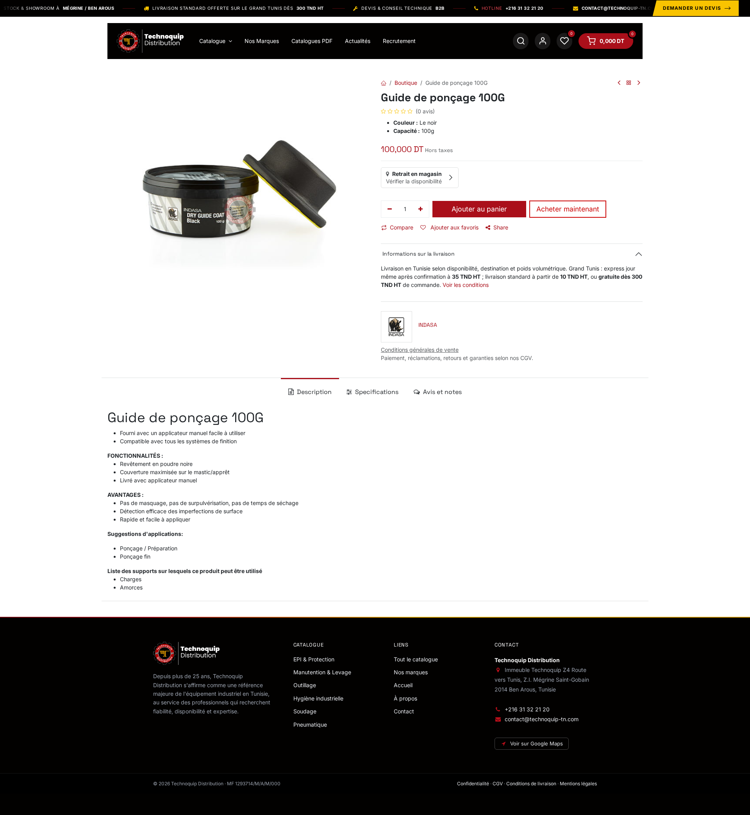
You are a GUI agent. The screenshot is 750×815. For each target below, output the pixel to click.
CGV (498, 783)
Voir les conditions (466, 284)
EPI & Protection (313, 659)
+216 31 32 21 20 (527, 709)
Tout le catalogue (416, 659)
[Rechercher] (521, 41)
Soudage (304, 711)
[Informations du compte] (542, 41)
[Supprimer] (389, 209)
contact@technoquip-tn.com (542, 719)
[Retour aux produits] (629, 83)
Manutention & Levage (322, 672)
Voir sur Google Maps (536, 743)
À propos (405, 698)
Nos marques (411, 672)
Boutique (406, 82)
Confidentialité (473, 783)
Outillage (304, 685)
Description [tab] (313, 392)
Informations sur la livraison (418, 253)
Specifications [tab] (376, 392)
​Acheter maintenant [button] (567, 209)
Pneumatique (310, 724)
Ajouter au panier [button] (479, 209)
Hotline (512, 8)
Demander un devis (692, 8)
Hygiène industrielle (318, 698)
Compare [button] (401, 227)
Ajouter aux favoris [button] (454, 227)
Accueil (403, 685)
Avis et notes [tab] (441, 392)
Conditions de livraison (531, 783)
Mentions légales (578, 783)
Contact (404, 711)
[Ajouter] (421, 209)
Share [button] (500, 227)
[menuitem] (215, 41)
